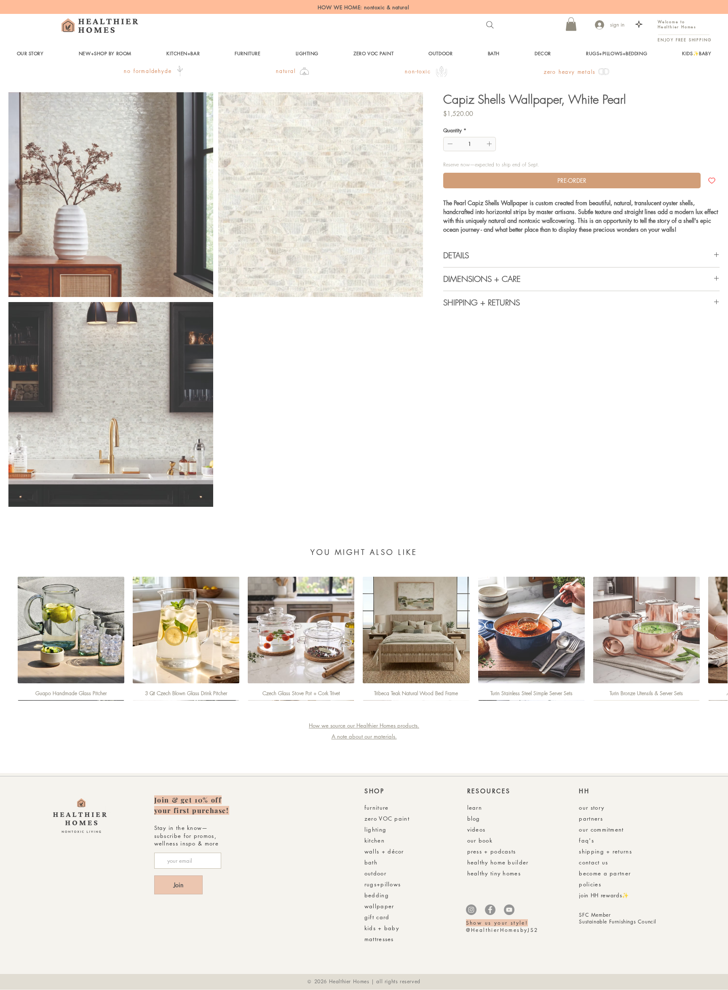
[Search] (490, 25)
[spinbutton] (469, 143)
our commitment (601, 829)
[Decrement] (449, 143)
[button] (571, 24)
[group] (364, 638)
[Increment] (490, 143)
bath (370, 862)
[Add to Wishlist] (712, 180)
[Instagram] (471, 909)
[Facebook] (490, 909)
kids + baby (381, 928)
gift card (377, 917)
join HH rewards (600, 895)
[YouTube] (509, 909)
